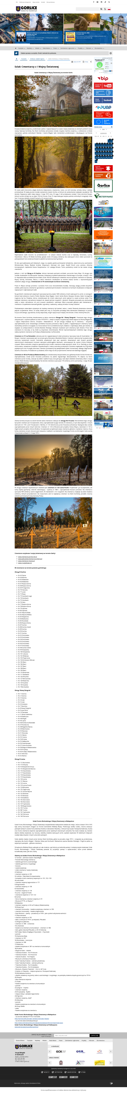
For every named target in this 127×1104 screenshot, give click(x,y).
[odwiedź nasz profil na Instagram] (101, 2)
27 (104, 157)
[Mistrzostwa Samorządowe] (80, 1065)
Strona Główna (20, 1040)
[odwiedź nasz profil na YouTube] (97, 2)
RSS (17, 2)
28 (107, 157)
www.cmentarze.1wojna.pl (26, 561)
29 (109, 157)
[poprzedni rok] (100, 129)
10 (96, 148)
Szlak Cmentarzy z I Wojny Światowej (58, 59)
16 (112, 148)
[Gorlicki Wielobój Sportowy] (99, 1053)
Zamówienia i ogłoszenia (67, 48)
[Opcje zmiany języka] (109, 9)
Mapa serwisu (36, 2)
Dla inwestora (98, 48)
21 (107, 152)
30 (112, 157)
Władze (37, 48)
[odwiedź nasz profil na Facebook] (94, 2)
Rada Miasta (46, 48)
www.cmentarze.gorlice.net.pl (27, 557)
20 (104, 152)
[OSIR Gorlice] (80, 1053)
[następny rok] (106, 129)
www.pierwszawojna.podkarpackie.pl (26, 1027)
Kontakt (43, 2)
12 (101, 148)
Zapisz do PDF (77, 62)
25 (99, 157)
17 (96, 152)
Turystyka (20, 48)
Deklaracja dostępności (25, 2)
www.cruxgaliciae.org (25, 563)
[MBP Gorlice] (61, 1065)
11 (99, 148)
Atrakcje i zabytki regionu (37, 59)
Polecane (88, 48)
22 (109, 152)
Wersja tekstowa (51, 2)
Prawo (55, 48)
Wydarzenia (98, 127)
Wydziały (29, 48)
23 (112, 152)
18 (99, 152)
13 (104, 148)
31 (96, 161)
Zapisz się (94, 1035)
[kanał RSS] (109, 2)
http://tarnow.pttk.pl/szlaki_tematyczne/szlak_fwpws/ (32, 1019)
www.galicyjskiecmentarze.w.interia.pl (30, 559)
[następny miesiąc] (110, 133)
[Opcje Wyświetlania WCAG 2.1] (105, 9)
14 (107, 148)
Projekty (80, 48)
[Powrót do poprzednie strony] (91, 62)
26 (101, 157)
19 (101, 152)
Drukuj (86, 62)
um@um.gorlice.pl (24, 1061)
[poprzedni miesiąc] (96, 133)
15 (109, 148)
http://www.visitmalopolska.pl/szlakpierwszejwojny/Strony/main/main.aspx (39, 1023)
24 (96, 157)
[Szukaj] (101, 9)
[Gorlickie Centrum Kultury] (61, 1053)
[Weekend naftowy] (99, 1065)
